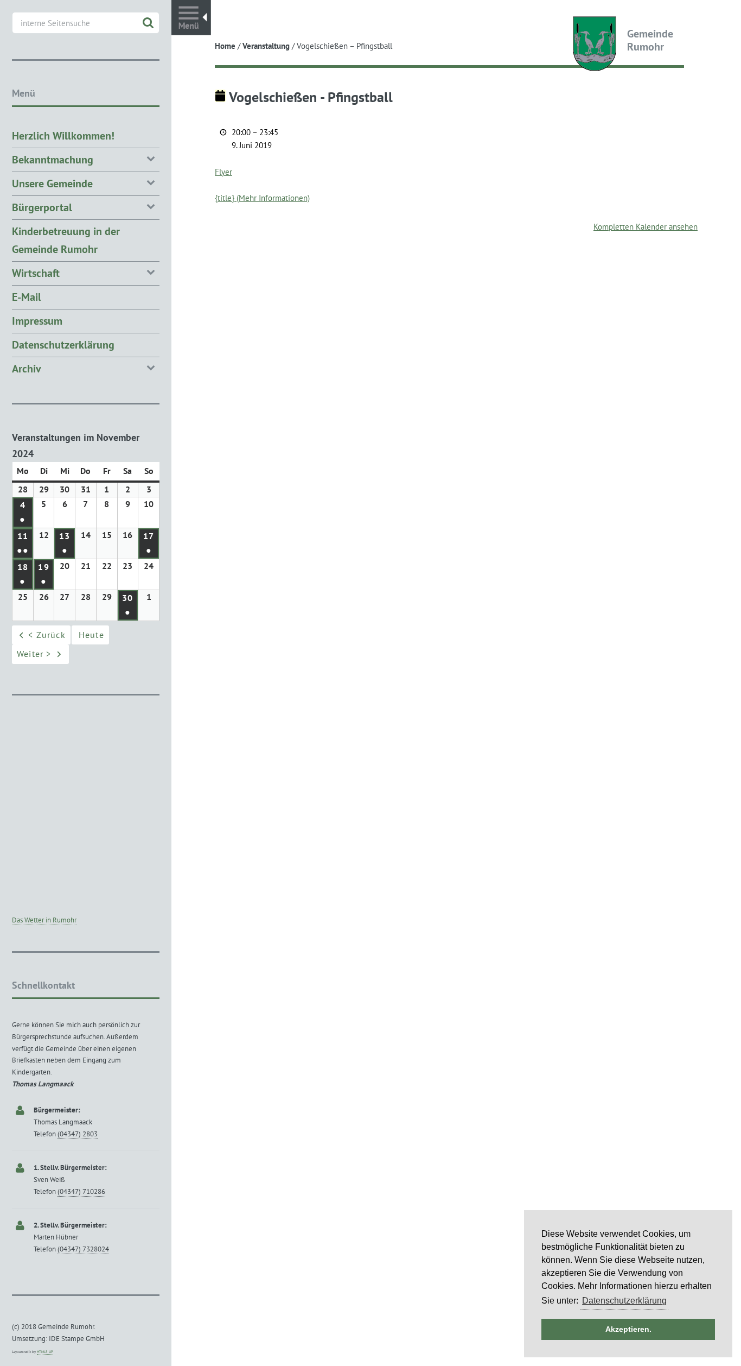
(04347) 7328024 (83, 1249)
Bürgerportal (42, 207)
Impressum (37, 321)
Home (225, 46)
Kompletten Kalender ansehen (645, 227)
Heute (91, 634)
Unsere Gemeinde (52, 183)
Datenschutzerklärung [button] (624, 1300)
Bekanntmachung (52, 160)
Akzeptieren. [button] (628, 1329)
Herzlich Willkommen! (63, 136)
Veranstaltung (266, 46)
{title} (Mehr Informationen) (262, 198)
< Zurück (47, 634)
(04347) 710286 (81, 1191)
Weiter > (34, 653)
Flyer (223, 172)
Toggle (191, 17)
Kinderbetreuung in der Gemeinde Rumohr (66, 240)
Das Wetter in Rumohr (44, 920)
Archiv (26, 369)
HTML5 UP (45, 1351)
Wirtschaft (36, 273)
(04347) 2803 (78, 1134)
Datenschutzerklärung (63, 345)
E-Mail (26, 297)
